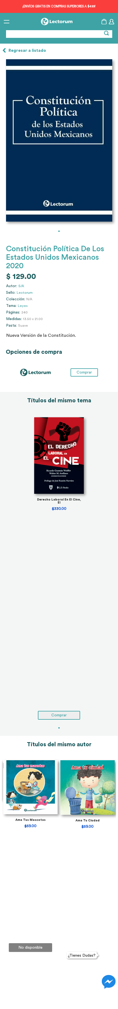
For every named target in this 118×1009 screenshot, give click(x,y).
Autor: (11, 286)
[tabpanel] (59, 140)
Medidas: (14, 319)
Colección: (15, 299)
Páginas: (13, 312)
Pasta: (11, 325)
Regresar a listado (27, 51)
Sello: (10, 293)
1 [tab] (59, 231)
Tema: (11, 306)
